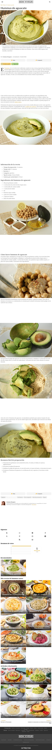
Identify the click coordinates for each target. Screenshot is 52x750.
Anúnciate (3, 739)
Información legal (17, 739)
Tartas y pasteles (11, 730)
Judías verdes (40, 728)
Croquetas (23, 730)
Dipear (44, 497)
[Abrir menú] (2, 1)
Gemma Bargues (10, 502)
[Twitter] (7, 536)
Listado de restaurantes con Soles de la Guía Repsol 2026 (39, 723)
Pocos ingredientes (30, 730)
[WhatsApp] (19, 533)
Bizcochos (18, 730)
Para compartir (27, 497)
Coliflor (41, 730)
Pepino (31, 728)
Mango (27, 728)
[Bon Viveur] (26, 2)
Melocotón (23, 728)
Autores (10, 739)
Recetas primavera (37, 497)
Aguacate (15, 63)
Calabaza (37, 730)
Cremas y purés (6, 63)
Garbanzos (20, 497)
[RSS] (19, 540)
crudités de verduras (30, 106)
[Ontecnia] (26, 748)
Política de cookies (40, 739)
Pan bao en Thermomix (6, 722)
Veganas (3, 497)
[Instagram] (32, 536)
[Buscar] (49, 1)
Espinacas (24, 731)
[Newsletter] (32, 540)
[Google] (7, 533)
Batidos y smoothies (16, 728)
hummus (7, 68)
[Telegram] (32, 533)
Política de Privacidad (29, 739)
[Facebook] (45, 533)
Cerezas (25, 729)
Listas (28, 731)
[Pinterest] (19, 536)
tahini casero (18, 102)
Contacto (48, 739)
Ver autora (34, 504)
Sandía (45, 728)
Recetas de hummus (11, 497)
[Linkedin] (45, 536)
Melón (35, 728)
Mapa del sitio (26, 742)
